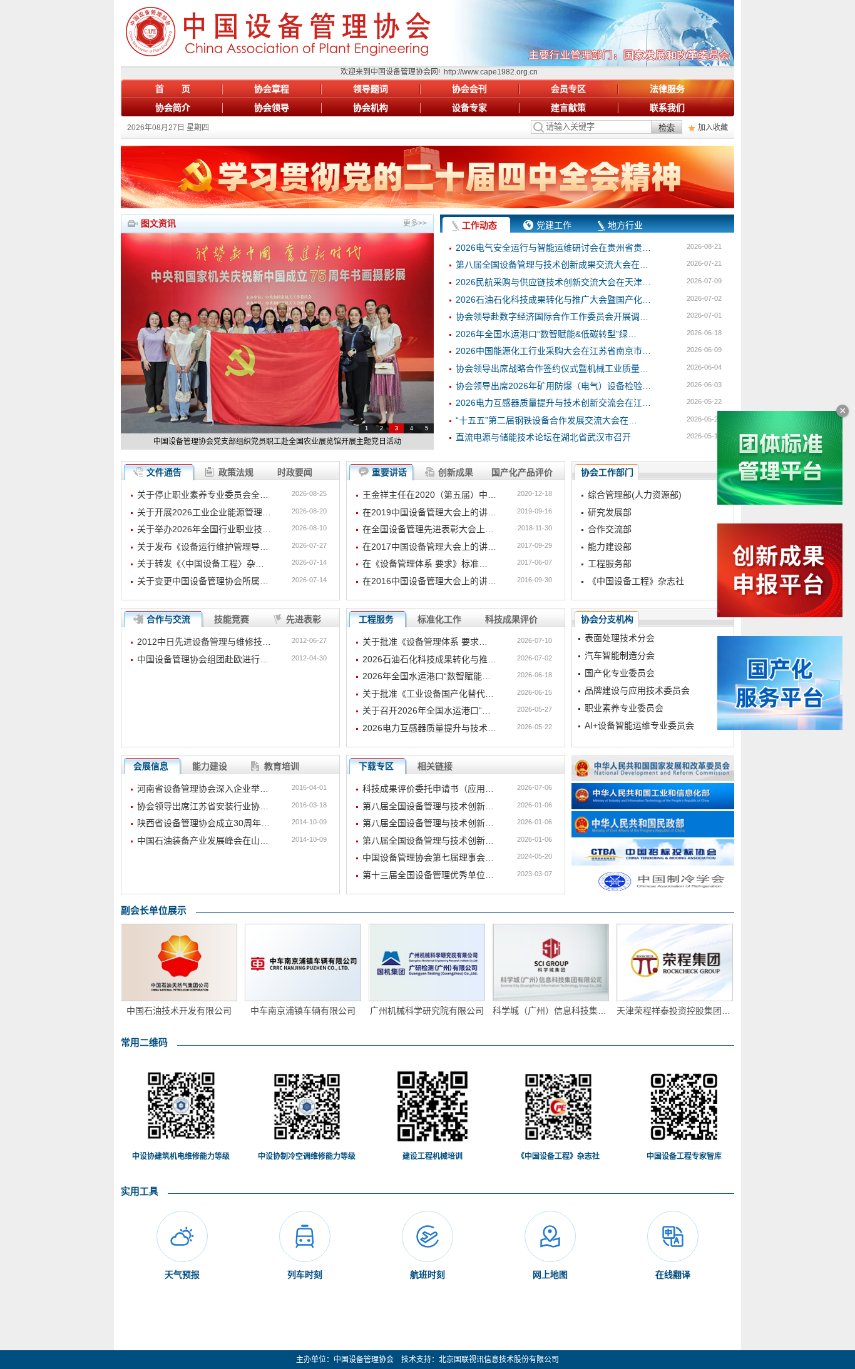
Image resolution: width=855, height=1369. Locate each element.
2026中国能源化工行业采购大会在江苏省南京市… (553, 351)
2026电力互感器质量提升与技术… (429, 728)
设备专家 (469, 108)
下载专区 (376, 766)
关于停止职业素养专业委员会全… (203, 495)
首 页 (172, 89)
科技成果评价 (511, 619)
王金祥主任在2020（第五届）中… (429, 495)
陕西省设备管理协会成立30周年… (203, 823)
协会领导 (271, 108)
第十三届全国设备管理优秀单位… (428, 875)
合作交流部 (610, 529)
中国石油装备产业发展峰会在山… (203, 841)
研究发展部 (610, 512)
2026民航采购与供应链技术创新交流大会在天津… (553, 282)
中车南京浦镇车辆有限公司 (179, 1011)
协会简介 (172, 108)
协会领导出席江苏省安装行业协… (203, 806)
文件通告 (164, 472)
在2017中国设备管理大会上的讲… (429, 547)
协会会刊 (469, 89)
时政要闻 (294, 472)
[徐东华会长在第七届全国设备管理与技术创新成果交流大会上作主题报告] (277, 333)
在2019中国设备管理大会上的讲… (429, 512)
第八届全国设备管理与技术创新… (428, 806)
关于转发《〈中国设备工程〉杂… (200, 563)
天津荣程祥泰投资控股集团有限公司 (551, 1011)
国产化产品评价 (522, 472)
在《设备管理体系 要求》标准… (425, 563)
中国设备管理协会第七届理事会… (428, 857)
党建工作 (553, 225)
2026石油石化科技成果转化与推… (429, 659)
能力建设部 (610, 547)
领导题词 (370, 89)
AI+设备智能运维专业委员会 (639, 709)
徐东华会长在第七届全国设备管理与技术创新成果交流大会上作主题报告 (277, 441)
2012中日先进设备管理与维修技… (204, 642)
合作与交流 (168, 619)
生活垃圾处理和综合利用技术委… (650, 726)
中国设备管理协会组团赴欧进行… (203, 659)
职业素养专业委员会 (624, 691)
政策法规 (235, 472)
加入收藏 (713, 127)
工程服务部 (610, 563)
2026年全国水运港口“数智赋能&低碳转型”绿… (546, 334)
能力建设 (209, 766)
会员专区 (568, 89)
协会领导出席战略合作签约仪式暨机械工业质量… (552, 368)
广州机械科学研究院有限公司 (303, 1011)
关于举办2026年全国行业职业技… (204, 529)
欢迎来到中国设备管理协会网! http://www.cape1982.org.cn (410, 72)
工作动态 (479, 225)
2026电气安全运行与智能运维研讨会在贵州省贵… (553, 248)
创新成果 (455, 472)
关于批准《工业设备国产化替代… (428, 694)
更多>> (415, 223)
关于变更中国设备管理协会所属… (203, 581)
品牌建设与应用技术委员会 (637, 674)
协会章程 (271, 89)
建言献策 (568, 108)
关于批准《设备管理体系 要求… (425, 642)
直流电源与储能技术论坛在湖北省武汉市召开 (543, 437)
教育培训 (281, 766)
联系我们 (667, 108)
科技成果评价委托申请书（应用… (428, 789)
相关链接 (435, 766)
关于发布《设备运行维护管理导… (203, 547)
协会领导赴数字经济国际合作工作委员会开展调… (552, 316)
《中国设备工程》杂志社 (636, 581)
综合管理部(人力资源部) (635, 495)
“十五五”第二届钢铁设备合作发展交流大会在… (546, 420)
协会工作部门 (607, 472)
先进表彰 (303, 619)
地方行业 (625, 225)
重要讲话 (389, 472)
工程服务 (376, 619)
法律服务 (667, 89)
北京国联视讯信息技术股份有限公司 (499, 1359)
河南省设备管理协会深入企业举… (203, 789)
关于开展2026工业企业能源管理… (204, 512)
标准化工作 (439, 619)
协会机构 (370, 108)
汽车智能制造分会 (620, 639)
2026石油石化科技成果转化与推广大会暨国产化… (553, 300)
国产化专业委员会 (620, 656)
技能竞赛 (231, 619)
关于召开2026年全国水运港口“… (426, 710)
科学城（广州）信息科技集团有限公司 (427, 1011)
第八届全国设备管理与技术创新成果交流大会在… (552, 265)
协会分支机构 (607, 619)
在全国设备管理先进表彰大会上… (428, 529)
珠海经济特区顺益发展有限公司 (675, 1011)
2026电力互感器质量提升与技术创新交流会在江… (553, 403)
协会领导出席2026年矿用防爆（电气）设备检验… (553, 386)
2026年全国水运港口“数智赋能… (426, 676)
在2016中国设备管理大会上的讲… (429, 581)
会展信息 (150, 766)
